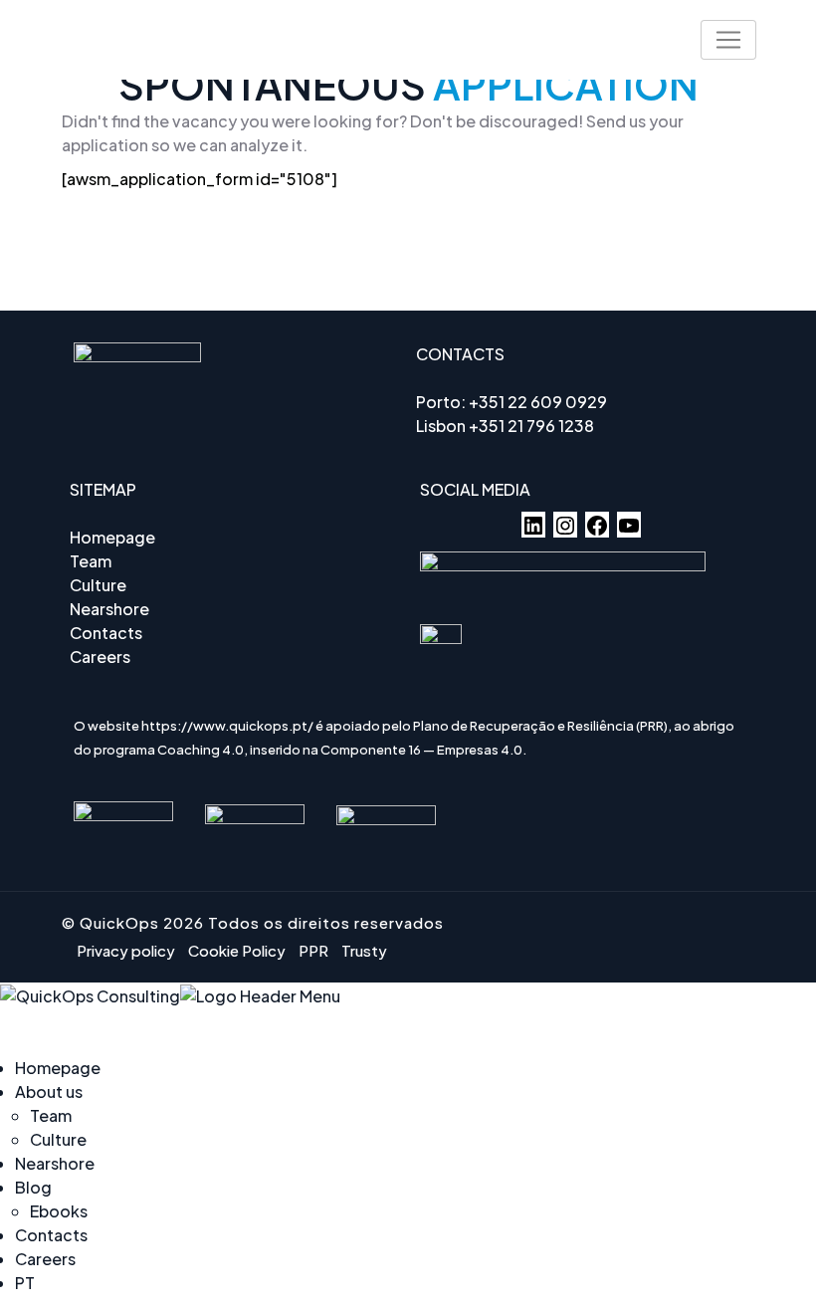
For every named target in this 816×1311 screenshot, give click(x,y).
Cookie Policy (237, 950)
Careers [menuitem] (45, 1258)
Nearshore (109, 608)
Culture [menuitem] (58, 1139)
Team (90, 560)
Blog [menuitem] (33, 1187)
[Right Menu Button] (4, 1019)
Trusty (364, 950)
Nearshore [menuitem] (55, 1163)
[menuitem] (25, 1282)
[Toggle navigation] (728, 40)
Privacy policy (126, 950)
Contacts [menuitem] (51, 1234)
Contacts (106, 632)
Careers (100, 656)
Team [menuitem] (51, 1115)
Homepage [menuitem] (58, 1067)
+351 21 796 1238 (531, 425)
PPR (313, 950)
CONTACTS (460, 353)
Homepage (112, 537)
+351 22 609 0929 (538, 401)
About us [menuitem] (49, 1091)
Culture (98, 584)
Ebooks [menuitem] (59, 1211)
